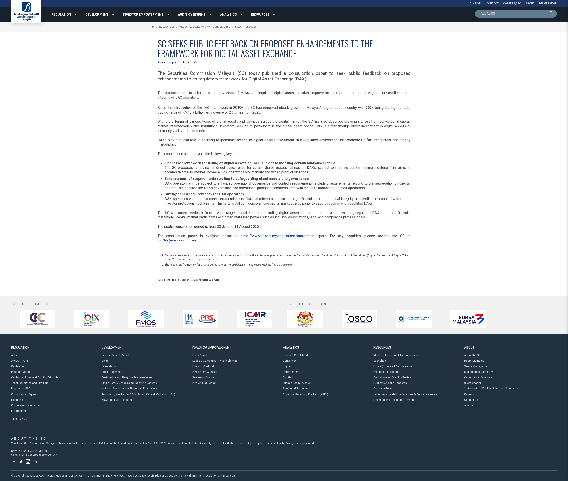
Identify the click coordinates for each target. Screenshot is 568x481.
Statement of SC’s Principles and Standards (491, 388)
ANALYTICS (228, 14)
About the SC (472, 355)
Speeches (379, 360)
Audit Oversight (192, 14)
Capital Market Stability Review (392, 377)
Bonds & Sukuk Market (297, 355)
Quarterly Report (383, 388)
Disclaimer (94, 475)
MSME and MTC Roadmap (118, 399)
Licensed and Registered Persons (394, 399)
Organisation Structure (478, 377)
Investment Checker (204, 371)
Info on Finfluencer (204, 383)
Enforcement (19, 410)
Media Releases (245, 26)
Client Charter (472, 383)
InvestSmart (199, 355)
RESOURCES (260, 14)
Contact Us (471, 399)
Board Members (474, 360)
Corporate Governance (25, 405)
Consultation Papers (24, 394)
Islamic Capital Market (115, 355)
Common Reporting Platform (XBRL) (305, 394)
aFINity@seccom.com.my (177, 240)
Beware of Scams (203, 377)
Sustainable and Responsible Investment (127, 377)
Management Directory (478, 371)
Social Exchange (112, 371)
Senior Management (476, 366)
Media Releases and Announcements (205, 26)
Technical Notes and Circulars (30, 383)
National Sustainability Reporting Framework (129, 388)
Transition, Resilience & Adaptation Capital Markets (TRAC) (138, 394)
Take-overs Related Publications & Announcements (405, 394)
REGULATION (61, 14)
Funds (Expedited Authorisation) (393, 366)
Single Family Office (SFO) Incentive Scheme (129, 383)
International (109, 366)
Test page (19, 419)
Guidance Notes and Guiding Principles (35, 377)
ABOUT (469, 347)
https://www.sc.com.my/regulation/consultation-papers (283, 236)
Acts (14, 355)
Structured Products (295, 388)
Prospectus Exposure (386, 371)
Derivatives (290, 360)
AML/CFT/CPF (20, 360)
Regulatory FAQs (21, 388)
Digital (105, 360)
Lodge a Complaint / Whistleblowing (214, 360)
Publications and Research (390, 383)
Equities (288, 377)
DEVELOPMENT (96, 14)
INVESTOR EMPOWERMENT (143, 14)
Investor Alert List (203, 366)
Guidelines (17, 366)
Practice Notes (20, 371)
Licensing (17, 399)
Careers (469, 394)
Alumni (468, 405)
